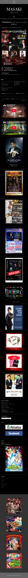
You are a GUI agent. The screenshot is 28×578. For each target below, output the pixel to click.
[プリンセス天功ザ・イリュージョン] (14, 194)
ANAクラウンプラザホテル (7, 87)
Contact (3, 486)
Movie (2, 483)
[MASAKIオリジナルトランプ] (14, 349)
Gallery (2, 480)
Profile (2, 478)
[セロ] (14, 163)
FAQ (2, 487)
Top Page (14, 2)
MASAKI (14, 9)
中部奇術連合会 (22, 93)
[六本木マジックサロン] (14, 253)
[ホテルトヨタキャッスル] (14, 282)
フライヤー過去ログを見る (14, 301)
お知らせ (7, 93)
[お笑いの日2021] (14, 296)
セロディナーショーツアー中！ (7, 408)
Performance (4, 484)
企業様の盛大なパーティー (6, 402)
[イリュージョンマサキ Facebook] (14, 435)
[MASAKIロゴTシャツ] (14, 370)
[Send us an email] (14, 1)
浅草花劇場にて (4, 410)
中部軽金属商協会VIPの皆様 (7, 411)
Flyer (2, 481)
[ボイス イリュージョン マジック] (14, 531)
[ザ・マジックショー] (14, 567)
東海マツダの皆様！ (5, 407)
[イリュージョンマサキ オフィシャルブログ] (14, 429)
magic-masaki (18, 27)
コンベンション (12, 93)
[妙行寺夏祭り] (14, 223)
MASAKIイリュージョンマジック (8, 404)
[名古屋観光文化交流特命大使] (14, 396)
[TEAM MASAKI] (14, 329)
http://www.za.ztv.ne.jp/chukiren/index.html (10, 74)
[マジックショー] (14, 549)
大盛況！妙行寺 (4, 405)
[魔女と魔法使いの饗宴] (14, 513)
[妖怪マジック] (14, 471)
